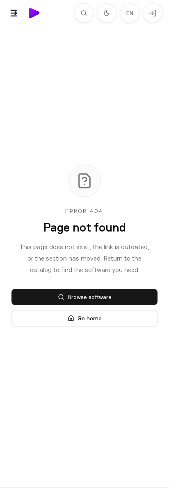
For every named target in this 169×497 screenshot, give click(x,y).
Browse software (90, 297)
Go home (90, 318)
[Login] (152, 13)
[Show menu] (14, 13)
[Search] (84, 13)
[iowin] (34, 13)
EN (129, 13)
